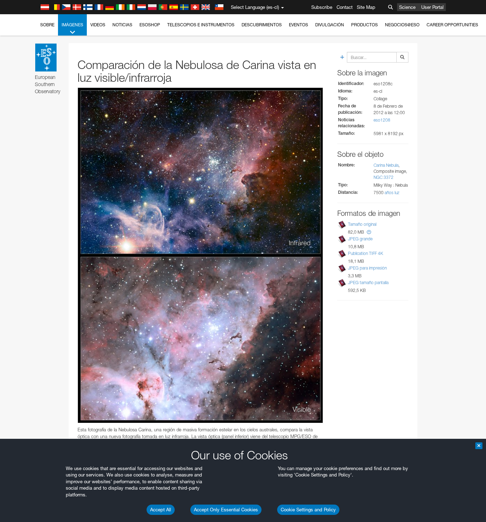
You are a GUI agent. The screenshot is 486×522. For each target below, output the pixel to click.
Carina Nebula (386, 165)
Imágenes (72, 24)
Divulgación (329, 24)
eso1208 (382, 120)
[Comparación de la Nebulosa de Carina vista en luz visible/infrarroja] (200, 255)
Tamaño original (362, 224)
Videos (97, 24)
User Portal (432, 7)
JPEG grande (360, 238)
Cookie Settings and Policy (308, 509)
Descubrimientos (262, 24)
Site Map (366, 7)
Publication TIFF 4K (365, 253)
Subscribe (321, 7)
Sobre (47, 24)
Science (407, 7)
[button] (369, 232)
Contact (345, 7)
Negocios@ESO (402, 24)
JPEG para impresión (367, 268)
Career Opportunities (452, 24)
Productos (364, 24)
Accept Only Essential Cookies (226, 509)
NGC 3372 (383, 177)
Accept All (160, 509)
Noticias (122, 24)
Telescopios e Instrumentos (200, 24)
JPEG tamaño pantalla (368, 282)
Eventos (298, 24)
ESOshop (149, 24)
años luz (392, 192)
